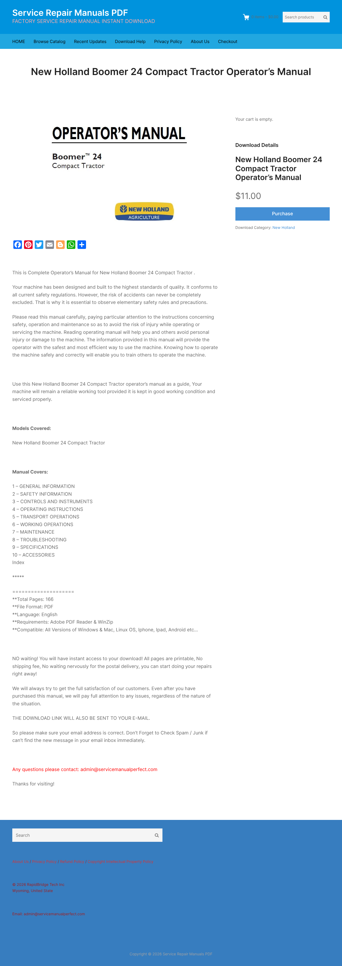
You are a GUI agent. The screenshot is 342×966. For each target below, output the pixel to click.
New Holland (284, 227)
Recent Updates (90, 41)
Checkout (227, 41)
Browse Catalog (49, 41)
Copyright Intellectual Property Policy (120, 861)
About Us (200, 41)
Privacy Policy (168, 41)
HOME (18, 41)
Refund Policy (72, 861)
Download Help (130, 41)
